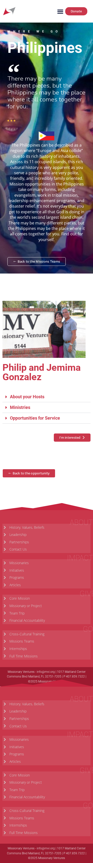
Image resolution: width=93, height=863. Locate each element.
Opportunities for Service (35, 418)
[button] (60, 11)
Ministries (20, 407)
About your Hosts (27, 396)
